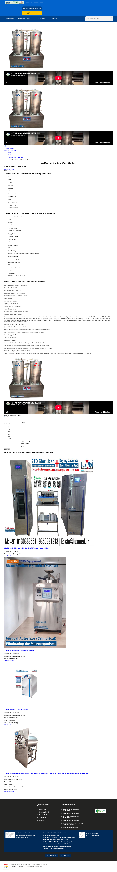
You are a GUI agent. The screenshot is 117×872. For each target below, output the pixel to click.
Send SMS (66, 855)
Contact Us (53, 18)
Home (9, 152)
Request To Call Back (10, 150)
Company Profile (24, 18)
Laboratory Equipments (70, 827)
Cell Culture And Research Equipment (71, 816)
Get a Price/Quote (9, 169)
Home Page (10, 18)
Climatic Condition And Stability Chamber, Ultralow (73, 823)
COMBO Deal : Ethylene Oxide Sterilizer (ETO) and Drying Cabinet (26, 548)
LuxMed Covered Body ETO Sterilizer (16, 709)
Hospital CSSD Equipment (15, 157)
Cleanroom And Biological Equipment (71, 809)
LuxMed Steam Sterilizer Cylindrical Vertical (19, 650)
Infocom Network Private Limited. (34, 866)
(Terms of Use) (44, 864)
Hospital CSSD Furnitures (71, 820)
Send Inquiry (33, 13)
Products (10, 155)
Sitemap (41, 820)
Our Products (40, 18)
